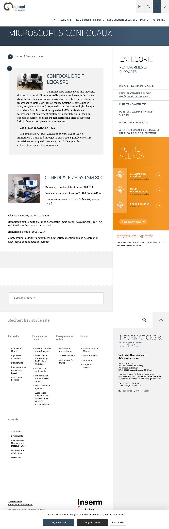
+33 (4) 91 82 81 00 (131, 383)
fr (156, 6)
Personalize (118, 522)
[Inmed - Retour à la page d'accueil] (13, 6)
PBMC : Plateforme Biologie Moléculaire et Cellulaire (135, 95)
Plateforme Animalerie (132, 104)
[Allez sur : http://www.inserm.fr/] (90, 503)
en (165, 6)
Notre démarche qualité (133, 122)
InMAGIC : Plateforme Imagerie (136, 86)
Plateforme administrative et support (136, 113)
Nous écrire (125, 390)
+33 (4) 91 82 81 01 (132, 385)
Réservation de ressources (20, 504)
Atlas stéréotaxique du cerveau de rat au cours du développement (139, 131)
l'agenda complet (135, 222)
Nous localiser (141, 390)
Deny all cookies (92, 522)
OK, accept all (59, 522)
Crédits (41, 509)
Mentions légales (29, 509)
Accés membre (15, 501)
